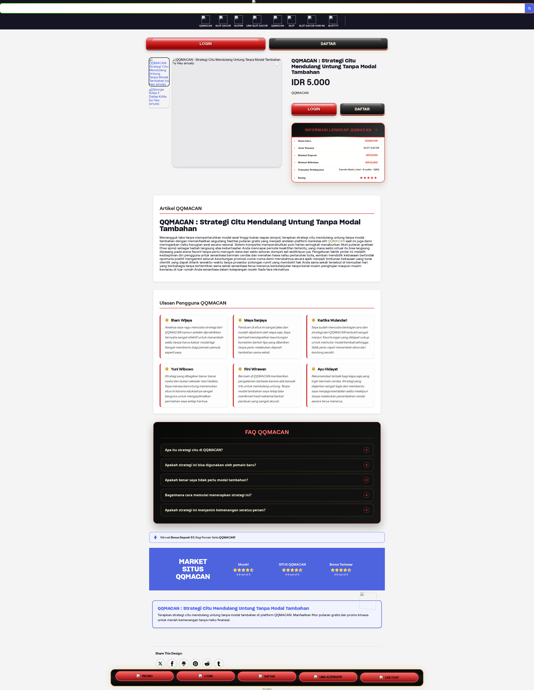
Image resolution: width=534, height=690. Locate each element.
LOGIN (206, 44)
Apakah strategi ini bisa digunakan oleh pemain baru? (210, 465)
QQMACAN (336, 241)
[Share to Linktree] (184, 663)
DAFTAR (328, 44)
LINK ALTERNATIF (331, 677)
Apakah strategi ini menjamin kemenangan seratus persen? (215, 510)
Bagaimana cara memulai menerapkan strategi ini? (208, 495)
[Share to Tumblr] (219, 663)
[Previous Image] (176, 113)
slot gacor (267, 689)
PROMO (147, 677)
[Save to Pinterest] (195, 663)
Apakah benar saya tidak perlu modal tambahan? (206, 480)
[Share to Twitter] (160, 663)
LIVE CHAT (392, 676)
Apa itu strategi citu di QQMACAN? (194, 450)
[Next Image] (278, 113)
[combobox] (262, 8)
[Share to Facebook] (172, 663)
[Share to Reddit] (207, 663)
